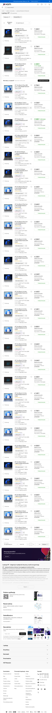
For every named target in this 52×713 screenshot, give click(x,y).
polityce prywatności (28, 362)
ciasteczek (14, 351)
